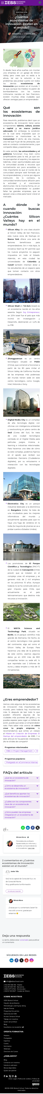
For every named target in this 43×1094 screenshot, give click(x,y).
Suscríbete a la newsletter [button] (13, 1027)
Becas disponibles (10, 1068)
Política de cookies (24, 1079)
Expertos (7, 1041)
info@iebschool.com (14, 981)
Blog (5, 1024)
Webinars (7, 1049)
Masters (6, 1035)
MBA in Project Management (19, 751)
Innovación (21, 12)
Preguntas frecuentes (11, 1011)
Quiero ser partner (10, 1070)
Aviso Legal (12, 1079)
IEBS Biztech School (11, 1000)
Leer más (31, 848)
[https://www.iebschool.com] (27, 837)
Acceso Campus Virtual (12, 1016)
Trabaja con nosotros (11, 1019)
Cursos (6, 1043)
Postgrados (8, 1038)
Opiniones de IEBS (10, 1014)
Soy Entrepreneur (31, 312)
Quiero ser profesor (10, 1022)
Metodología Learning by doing (15, 1006)
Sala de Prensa (9, 1008)
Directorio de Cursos (11, 1051)
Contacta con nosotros (12, 1062)
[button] (21, 779)
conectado (24, 940)
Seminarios (7, 1046)
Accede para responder (14, 891)
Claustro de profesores (11, 1003)
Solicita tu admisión (10, 1065)
